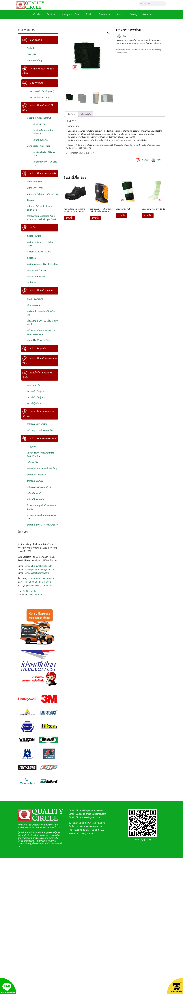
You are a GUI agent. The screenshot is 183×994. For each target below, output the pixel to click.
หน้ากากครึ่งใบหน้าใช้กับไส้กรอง (42, 194)
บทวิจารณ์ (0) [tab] (85, 114)
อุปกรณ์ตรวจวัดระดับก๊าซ (39, 487)
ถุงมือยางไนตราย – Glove (39, 252)
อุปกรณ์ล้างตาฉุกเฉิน (37, 424)
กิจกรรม (120, 14)
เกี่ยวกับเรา (51, 14)
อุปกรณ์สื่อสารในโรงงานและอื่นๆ (42, 525)
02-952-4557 (47, 585)
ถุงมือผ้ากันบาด (34, 236)
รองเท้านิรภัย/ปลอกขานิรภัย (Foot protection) (142, 50)
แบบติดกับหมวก (40, 140)
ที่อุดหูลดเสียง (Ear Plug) (38, 146)
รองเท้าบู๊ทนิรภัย (34, 403)
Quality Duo (32, 54)
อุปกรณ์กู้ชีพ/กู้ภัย (35, 481)
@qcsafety (31, 591)
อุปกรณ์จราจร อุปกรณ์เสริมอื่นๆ (42, 468)
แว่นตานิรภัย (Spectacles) (39, 97)
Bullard (30, 48)
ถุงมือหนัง (31, 258)
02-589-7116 (45, 582)
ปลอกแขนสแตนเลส (36, 276)
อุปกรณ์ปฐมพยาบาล (36, 475)
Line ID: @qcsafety (142, 839)
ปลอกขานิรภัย (33, 385)
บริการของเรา (104, 14)
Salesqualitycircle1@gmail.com (40, 569)
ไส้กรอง (30, 200)
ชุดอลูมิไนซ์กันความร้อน (38, 340)
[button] (108, 32)
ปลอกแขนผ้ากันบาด (36, 270)
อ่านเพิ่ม (69, 218)
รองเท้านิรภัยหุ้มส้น (36, 397)
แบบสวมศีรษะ (39, 124)
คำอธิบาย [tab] (71, 114)
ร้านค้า (89, 14)
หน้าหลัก (36, 14)
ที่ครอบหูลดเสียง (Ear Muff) (39, 118)
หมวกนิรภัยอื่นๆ (34, 60)
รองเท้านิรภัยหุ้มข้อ (36, 391)
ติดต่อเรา (146, 14)
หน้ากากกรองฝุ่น (35, 182)
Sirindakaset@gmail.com (37, 573)
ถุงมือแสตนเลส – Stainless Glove (42, 264)
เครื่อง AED (32, 462)
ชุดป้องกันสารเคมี (35, 299)
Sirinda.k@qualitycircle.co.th (38, 566)
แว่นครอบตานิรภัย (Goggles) (40, 91)
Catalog (133, 14)
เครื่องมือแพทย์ (34, 493)
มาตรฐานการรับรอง (71, 14)
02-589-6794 (34, 578)
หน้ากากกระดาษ (35, 188)
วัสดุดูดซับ (31, 446)
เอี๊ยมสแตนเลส (33, 305)
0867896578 (48, 578)
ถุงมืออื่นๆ (31, 282)
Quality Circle (35, 595)
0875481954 (31, 582)
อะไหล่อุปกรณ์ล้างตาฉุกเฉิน (40, 430)
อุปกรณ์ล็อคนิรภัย (35, 499)
